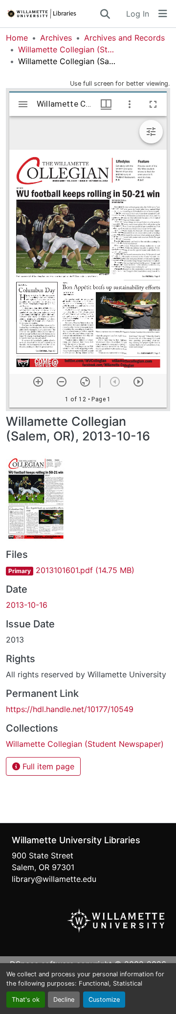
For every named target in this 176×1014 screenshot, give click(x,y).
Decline (63, 999)
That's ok (26, 999)
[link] (88, 570)
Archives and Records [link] (124, 38)
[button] (52, 13)
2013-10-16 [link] (26, 605)
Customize (104, 999)
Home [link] (17, 38)
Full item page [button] (47, 766)
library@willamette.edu (54, 879)
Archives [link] (56, 38)
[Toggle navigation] (162, 13)
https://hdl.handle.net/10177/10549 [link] (69, 709)
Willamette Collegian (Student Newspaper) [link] (67, 49)
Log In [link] (137, 14)
